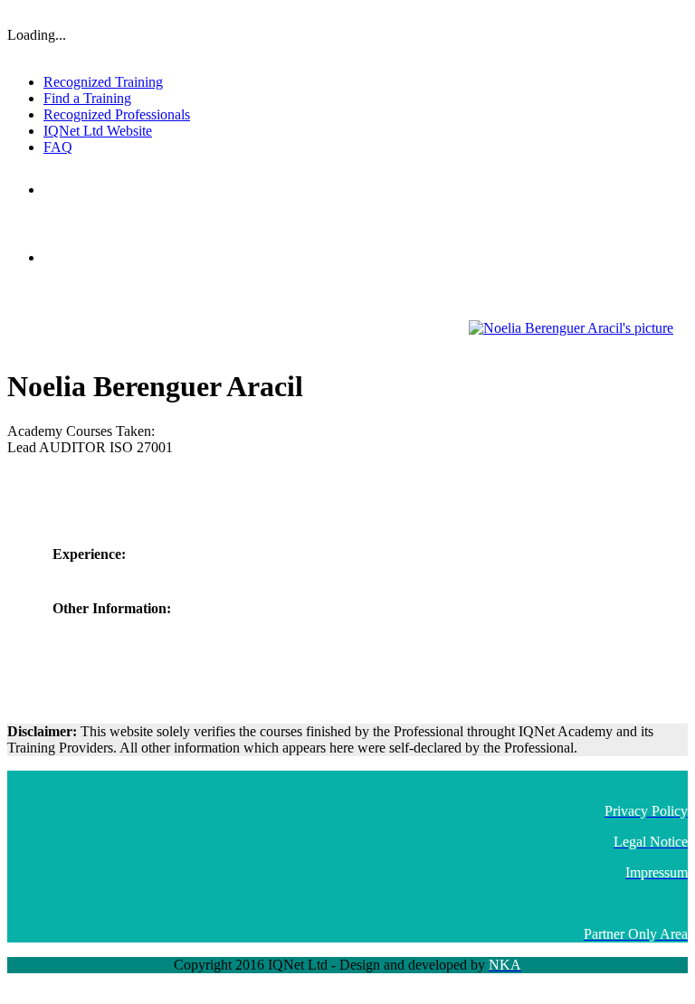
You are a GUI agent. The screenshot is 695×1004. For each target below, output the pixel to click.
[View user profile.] (571, 328)
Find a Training (87, 98)
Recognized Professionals (116, 114)
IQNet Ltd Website (97, 130)
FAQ (57, 147)
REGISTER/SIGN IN (639, 13)
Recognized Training (103, 82)
